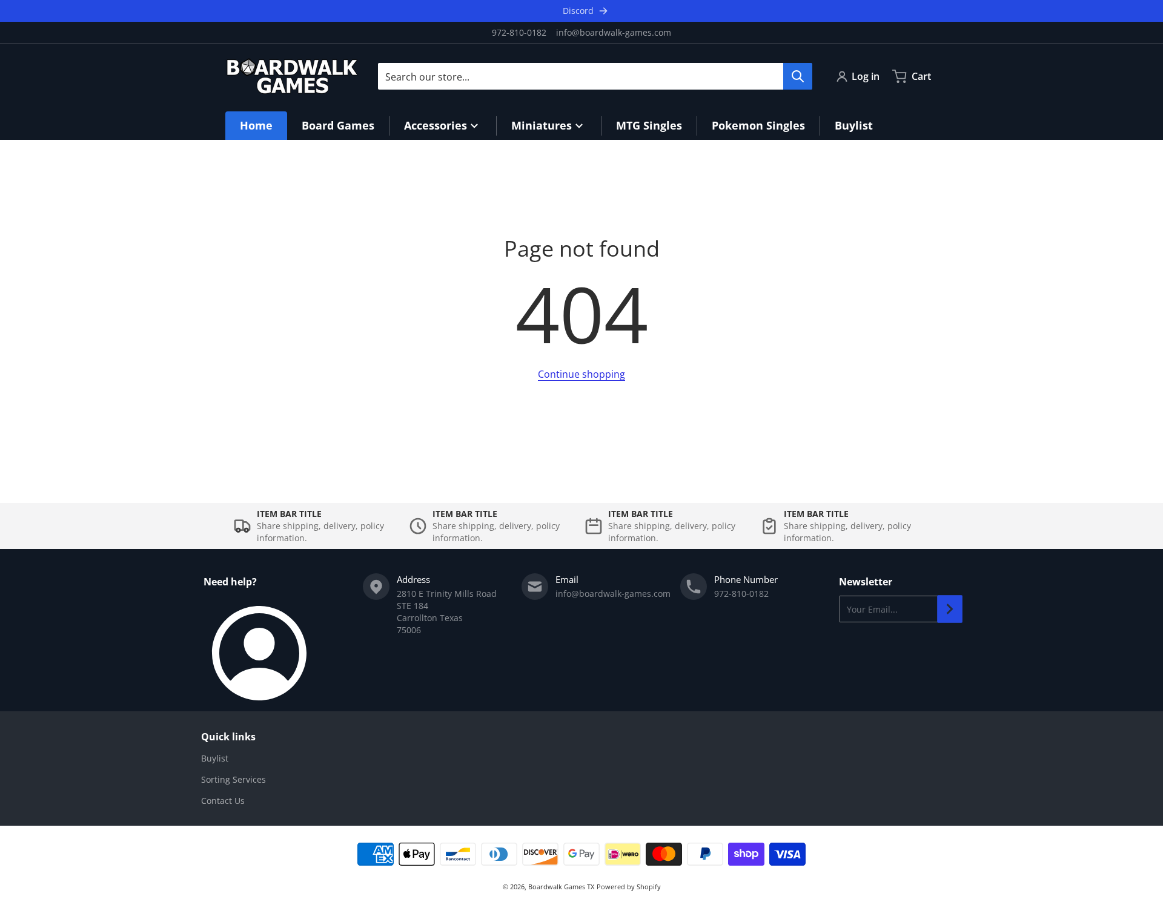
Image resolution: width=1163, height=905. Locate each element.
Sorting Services (233, 779)
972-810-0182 (519, 32)
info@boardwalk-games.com (613, 32)
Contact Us (223, 800)
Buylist (214, 758)
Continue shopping (581, 374)
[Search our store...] (797, 76)
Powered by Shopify (629, 886)
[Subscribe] (950, 609)
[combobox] (595, 76)
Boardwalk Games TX (561, 886)
